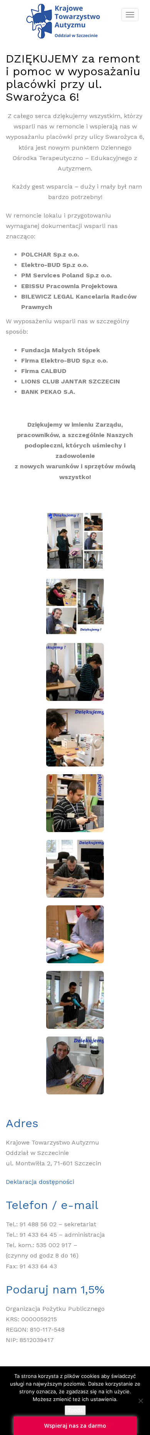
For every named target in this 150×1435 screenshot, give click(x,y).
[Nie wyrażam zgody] (140, 1401)
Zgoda (75, 1410)
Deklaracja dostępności (40, 1181)
